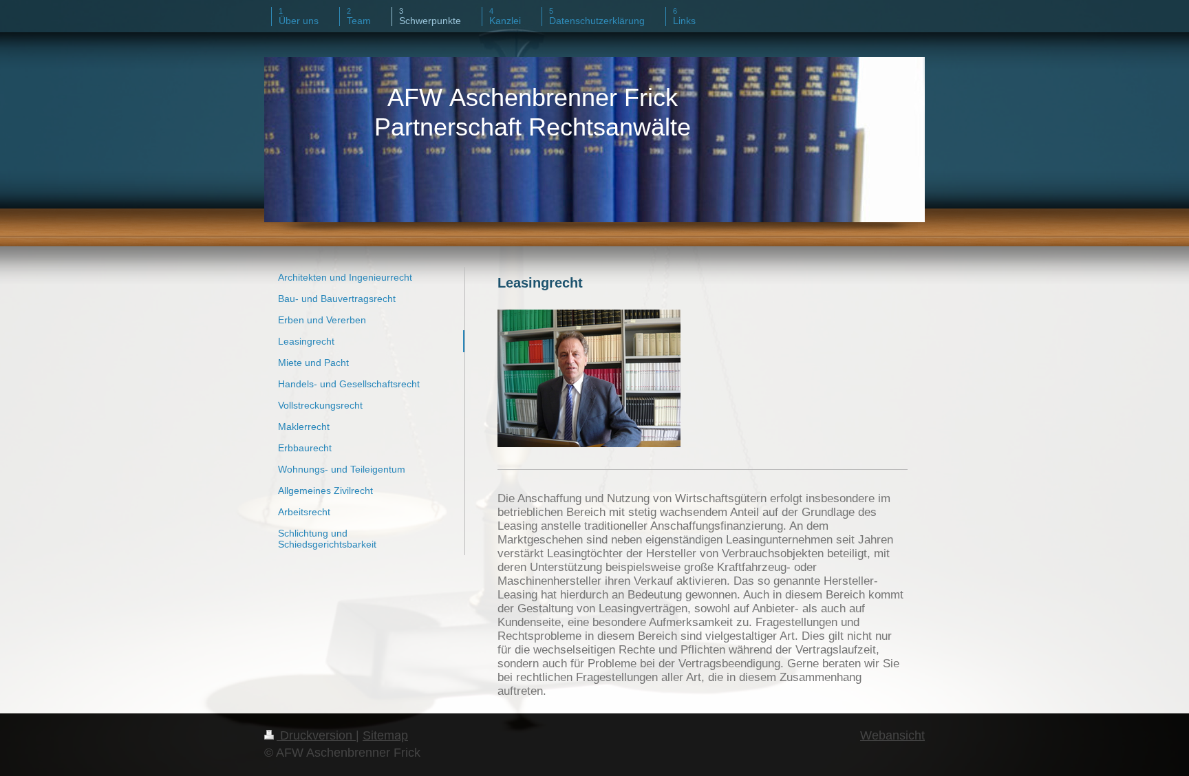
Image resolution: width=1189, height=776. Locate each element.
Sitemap (385, 735)
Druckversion (316, 735)
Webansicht (892, 735)
